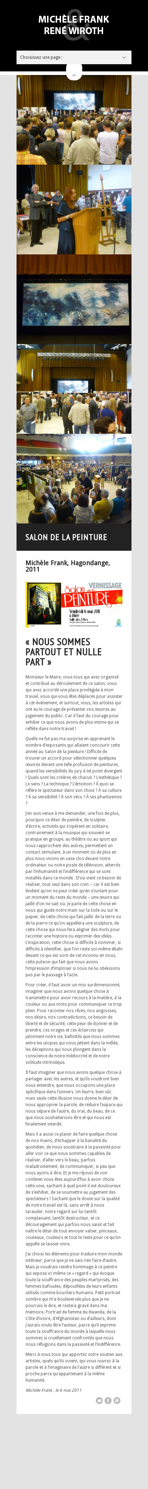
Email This (117, 1400)
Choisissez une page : (41, 57)
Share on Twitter (99, 1400)
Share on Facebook (108, 1400)
